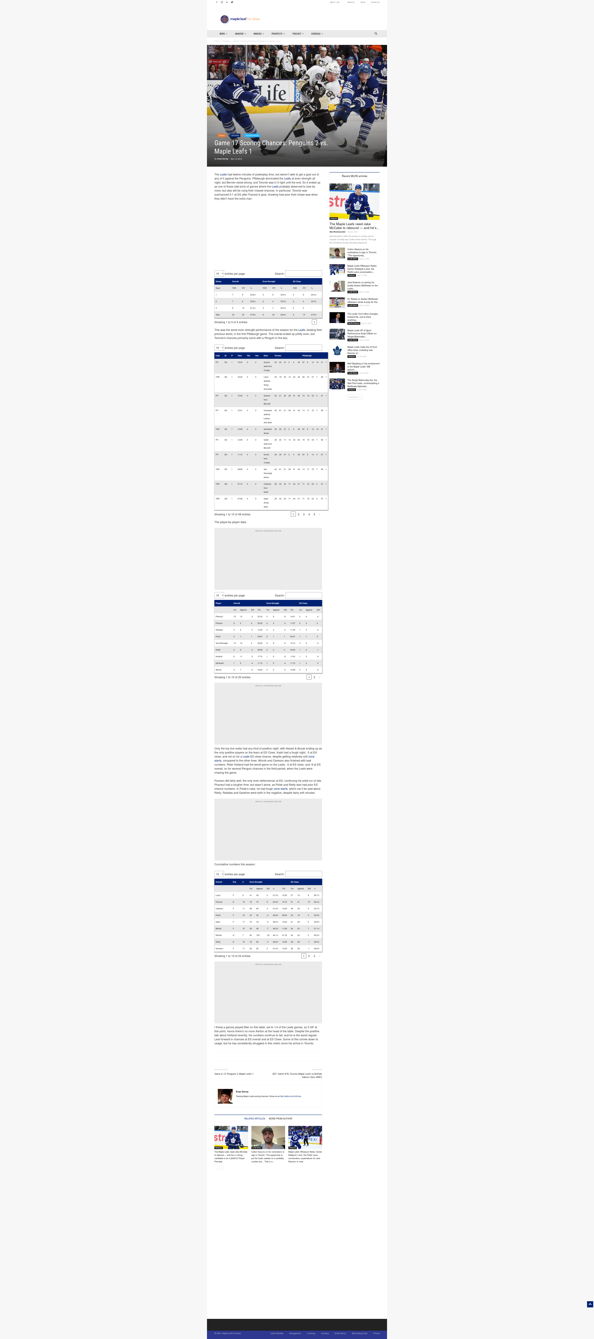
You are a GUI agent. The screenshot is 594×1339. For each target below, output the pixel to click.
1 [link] (314, 322)
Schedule (316, 34)
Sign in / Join (335, 2)
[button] (376, 34)
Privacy (376, 1333)
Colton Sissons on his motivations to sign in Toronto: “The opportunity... (362, 252)
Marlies (258, 34)
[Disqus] (268, 1279)
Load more (353, 397)
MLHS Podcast (353, 323)
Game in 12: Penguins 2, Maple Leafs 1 (234, 1074)
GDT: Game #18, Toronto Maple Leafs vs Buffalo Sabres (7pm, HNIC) (297, 1076)
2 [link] (298, 514)
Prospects (277, 34)
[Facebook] (216, 2)
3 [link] (304, 514)
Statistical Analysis (252, 135)
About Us (351, 2)
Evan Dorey (222, 158)
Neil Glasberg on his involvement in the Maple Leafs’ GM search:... (363, 366)
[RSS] (227, 2)
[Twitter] (232, 2)
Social (363, 2)
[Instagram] (222, 2)
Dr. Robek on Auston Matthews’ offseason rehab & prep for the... (363, 300)
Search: (279, 273)
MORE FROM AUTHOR (280, 1118)
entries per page (235, 273)
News (222, 34)
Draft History (340, 1333)
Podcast (297, 34)
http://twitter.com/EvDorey (290, 1096)
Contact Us (375, 2)
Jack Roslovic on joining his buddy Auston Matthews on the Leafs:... (362, 285)
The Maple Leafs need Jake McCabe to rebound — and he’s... (354, 225)
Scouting (325, 1333)
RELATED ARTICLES (254, 1118)
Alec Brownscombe (337, 232)
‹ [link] (309, 322)
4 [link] (309, 514)
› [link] (319, 322)
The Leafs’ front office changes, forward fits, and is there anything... (362, 316)
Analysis (239, 34)
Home (217, 41)
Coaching (311, 1333)
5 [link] (314, 514)
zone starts (281, 788)
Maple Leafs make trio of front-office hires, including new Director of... (362, 350)
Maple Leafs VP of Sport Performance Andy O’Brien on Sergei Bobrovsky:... (362, 333)
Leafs (223, 174)
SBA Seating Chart (359, 1333)
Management (295, 1333)
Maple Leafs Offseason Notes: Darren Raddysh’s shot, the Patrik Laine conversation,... (362, 268)
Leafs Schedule (276, 1333)
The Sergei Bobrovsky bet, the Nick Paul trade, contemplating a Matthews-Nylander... (363, 383)
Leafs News (235, 135)
